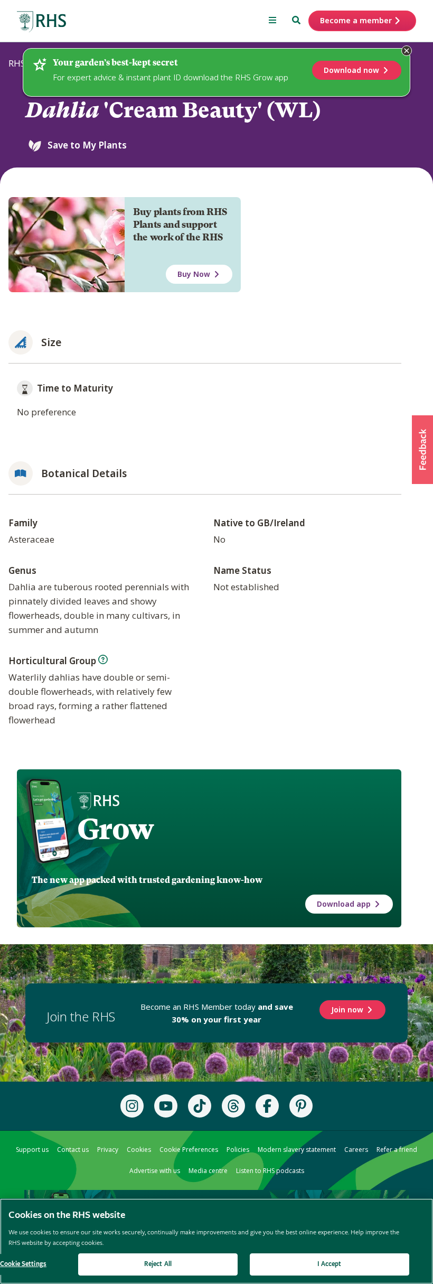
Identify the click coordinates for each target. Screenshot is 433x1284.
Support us (32, 1149)
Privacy (107, 1149)
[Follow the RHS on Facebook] (267, 1106)
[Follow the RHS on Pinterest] (301, 1106)
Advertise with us (154, 1170)
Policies (238, 1149)
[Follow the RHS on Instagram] (132, 1106)
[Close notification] (406, 50)
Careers (356, 1149)
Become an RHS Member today (216, 1013)
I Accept (329, 1264)
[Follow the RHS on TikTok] (199, 1106)
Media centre (208, 1170)
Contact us (73, 1149)
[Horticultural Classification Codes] (103, 659)
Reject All (158, 1264)
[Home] (42, 22)
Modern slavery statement (297, 1149)
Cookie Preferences (188, 1149)
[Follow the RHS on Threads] (233, 1106)
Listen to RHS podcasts (270, 1170)
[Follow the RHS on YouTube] (165, 1106)
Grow (115, 829)
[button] (422, 449)
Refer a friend (396, 1149)
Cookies (139, 1149)
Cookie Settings (23, 1264)
